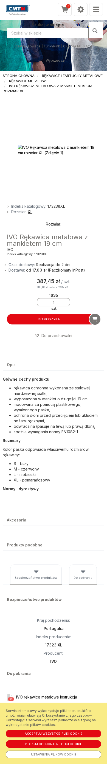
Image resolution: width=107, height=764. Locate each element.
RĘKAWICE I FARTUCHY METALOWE (72, 75)
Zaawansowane (28, 46)
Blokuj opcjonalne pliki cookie (53, 744)
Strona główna (19, 75)
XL (30, 211)
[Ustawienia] (81, 9)
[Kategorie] (96, 9)
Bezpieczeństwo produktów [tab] (36, 578)
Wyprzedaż (55, 60)
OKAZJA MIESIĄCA (77, 46)
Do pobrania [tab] (83, 578)
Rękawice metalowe (28, 81)
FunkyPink (52, 46)
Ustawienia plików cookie (53, 754)
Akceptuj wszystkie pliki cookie (53, 734)
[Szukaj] (95, 30)
